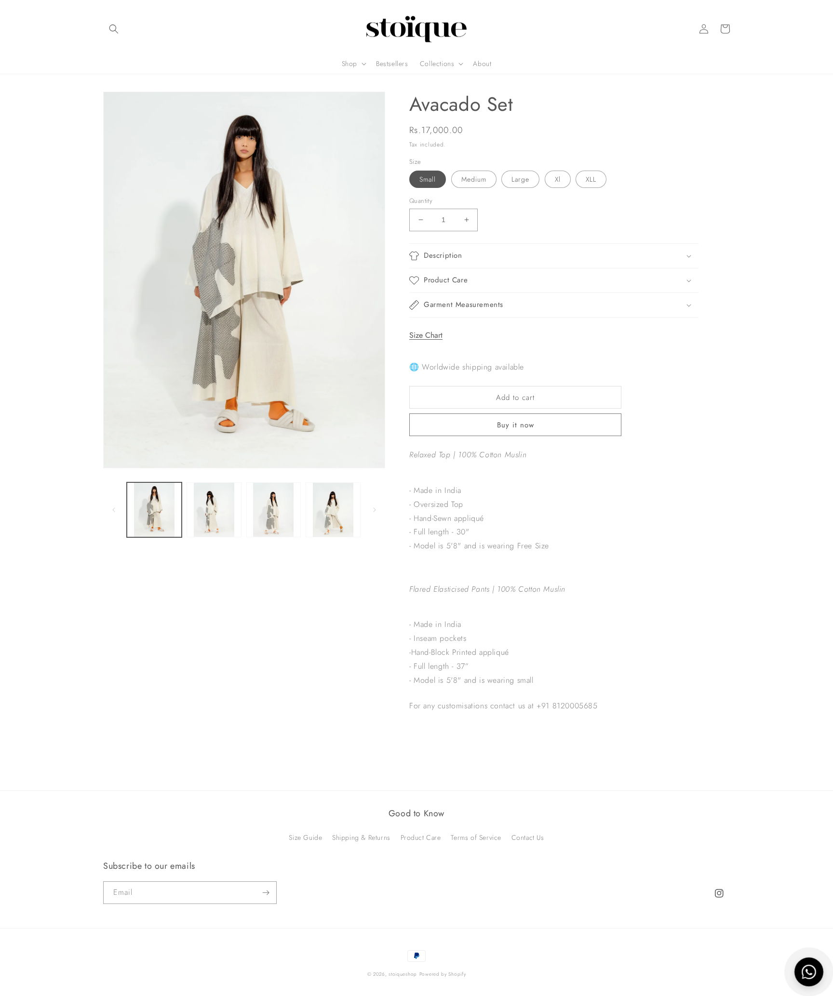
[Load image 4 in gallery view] (333, 509)
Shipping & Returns (361, 837)
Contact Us (527, 837)
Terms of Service (476, 837)
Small (427, 179)
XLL (591, 179)
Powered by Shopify (442, 974)
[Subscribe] (265, 892)
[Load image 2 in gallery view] (214, 509)
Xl (558, 179)
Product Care (421, 837)
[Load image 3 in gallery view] (273, 509)
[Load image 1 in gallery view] (154, 509)
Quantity (420, 200)
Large (520, 179)
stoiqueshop (403, 974)
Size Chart (426, 335)
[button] (113, 29)
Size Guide (305, 837)
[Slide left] (113, 509)
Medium (473, 179)
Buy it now (515, 425)
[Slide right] (374, 509)
